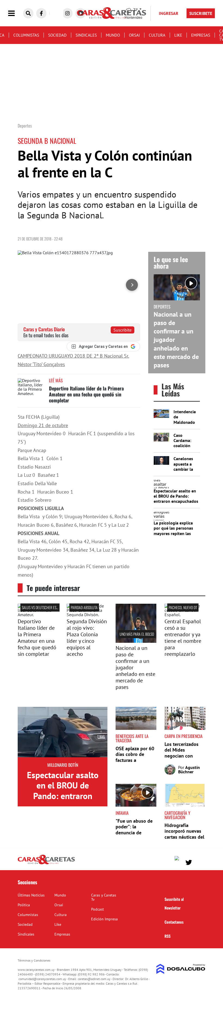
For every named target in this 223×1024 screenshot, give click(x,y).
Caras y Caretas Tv (103, 897)
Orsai (134, 35)
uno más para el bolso (137, 634)
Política (24, 904)
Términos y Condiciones (34, 960)
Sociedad (57, 35)
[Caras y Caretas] (46, 864)
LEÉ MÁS (56, 380)
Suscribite (122, 330)
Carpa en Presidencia (184, 736)
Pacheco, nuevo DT (183, 607)
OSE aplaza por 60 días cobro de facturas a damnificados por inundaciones (135, 760)
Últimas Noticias (31, 895)
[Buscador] (28, 13)
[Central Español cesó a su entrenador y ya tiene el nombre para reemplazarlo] (185, 614)
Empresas (200, 35)
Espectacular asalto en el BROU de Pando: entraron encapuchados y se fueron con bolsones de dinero (176, 501)
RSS (168, 936)
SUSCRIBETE (200, 13)
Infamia (122, 813)
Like (178, 35)
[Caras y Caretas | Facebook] (41, 13)
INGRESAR (168, 13)
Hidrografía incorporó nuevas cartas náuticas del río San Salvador (184, 834)
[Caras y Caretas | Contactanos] (199, 861)
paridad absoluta (84, 607)
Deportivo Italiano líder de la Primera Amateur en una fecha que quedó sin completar (86, 394)
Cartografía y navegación (177, 815)
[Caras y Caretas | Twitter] (188, 862)
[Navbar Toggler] (15, 13)
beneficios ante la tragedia (132, 738)
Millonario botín (62, 765)
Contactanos (174, 922)
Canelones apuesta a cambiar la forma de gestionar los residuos (186, 471)
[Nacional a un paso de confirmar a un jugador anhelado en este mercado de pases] (136, 641)
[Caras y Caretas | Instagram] (67, 13)
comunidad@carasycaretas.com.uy (42, 979)
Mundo (113, 35)
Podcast (97, 909)
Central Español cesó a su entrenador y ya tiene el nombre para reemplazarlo (183, 637)
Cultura (157, 35)
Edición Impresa (104, 919)
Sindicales (86, 35)
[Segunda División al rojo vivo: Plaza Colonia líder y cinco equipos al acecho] (87, 614)
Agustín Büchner (189, 769)
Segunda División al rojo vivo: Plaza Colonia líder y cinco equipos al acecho (87, 637)
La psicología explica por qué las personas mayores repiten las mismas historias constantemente (173, 533)
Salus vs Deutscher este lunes (45, 607)
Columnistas (26, 35)
